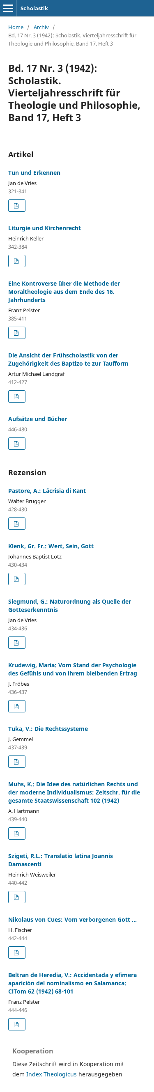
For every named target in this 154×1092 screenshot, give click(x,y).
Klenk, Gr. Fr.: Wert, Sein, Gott (51, 546)
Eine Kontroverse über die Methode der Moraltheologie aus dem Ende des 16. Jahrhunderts (64, 291)
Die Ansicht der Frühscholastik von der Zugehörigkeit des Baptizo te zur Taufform (68, 359)
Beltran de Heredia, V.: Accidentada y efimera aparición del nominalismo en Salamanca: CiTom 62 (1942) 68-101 (72, 983)
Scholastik (34, 8)
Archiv (41, 27)
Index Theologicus (52, 1074)
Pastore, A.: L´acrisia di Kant (47, 490)
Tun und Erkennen (34, 172)
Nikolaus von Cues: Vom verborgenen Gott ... (72, 919)
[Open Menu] (8, 8)
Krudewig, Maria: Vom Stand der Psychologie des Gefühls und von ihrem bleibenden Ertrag (72, 669)
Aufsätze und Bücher (37, 419)
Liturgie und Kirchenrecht (44, 228)
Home (15, 27)
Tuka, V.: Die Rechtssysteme (48, 729)
